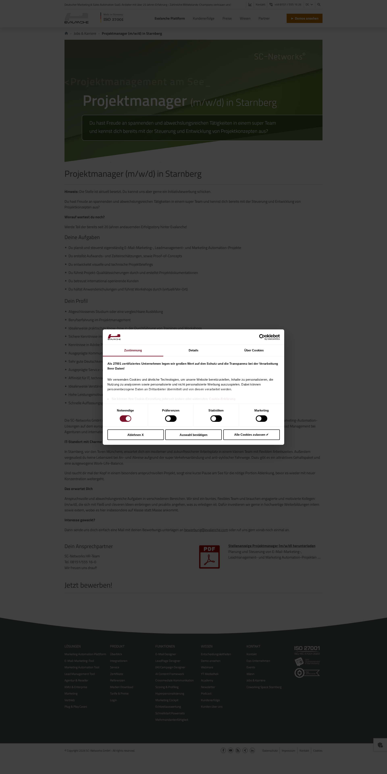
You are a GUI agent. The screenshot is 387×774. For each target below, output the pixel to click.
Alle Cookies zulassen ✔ (251, 434)
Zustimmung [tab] (133, 350)
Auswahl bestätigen (193, 435)
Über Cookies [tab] (254, 350)
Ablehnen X (135, 435)
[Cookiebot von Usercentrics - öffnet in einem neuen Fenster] (262, 337)
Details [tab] (194, 350)
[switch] (171, 418)
